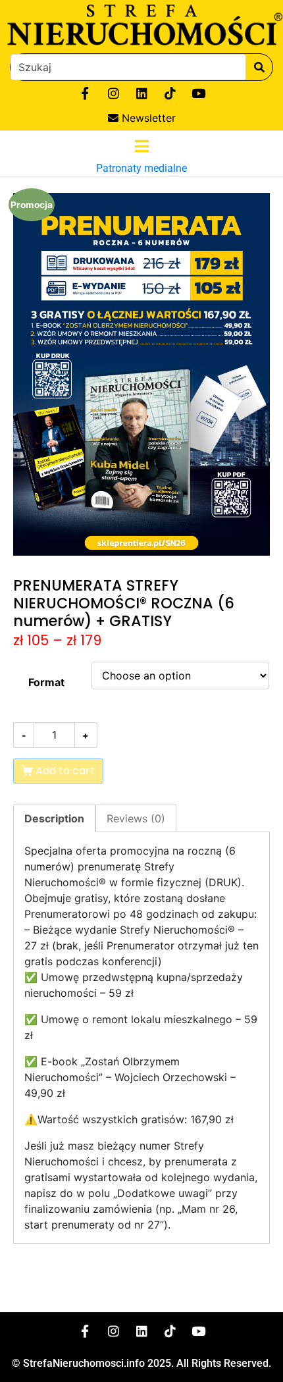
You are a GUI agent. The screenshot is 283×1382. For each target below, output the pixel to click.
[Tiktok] (169, 93)
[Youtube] (198, 93)
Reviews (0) (136, 818)
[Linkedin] (141, 93)
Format (46, 682)
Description (54, 818)
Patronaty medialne (141, 168)
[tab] (54, 818)
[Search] (259, 67)
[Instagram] (113, 93)
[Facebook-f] (84, 93)
